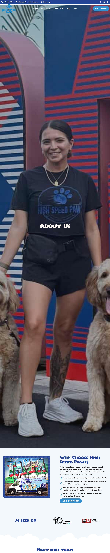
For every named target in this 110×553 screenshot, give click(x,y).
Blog (68, 8)
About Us (57, 8)
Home (35, 8)
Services (44, 8)
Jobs (75, 8)
